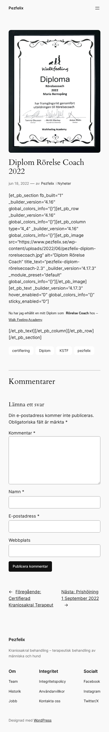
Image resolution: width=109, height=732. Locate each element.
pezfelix (84, 350)
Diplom (44, 350)
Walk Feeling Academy (25, 320)
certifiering (21, 350)
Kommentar (22, 432)
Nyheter (64, 183)
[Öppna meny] (97, 8)
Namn (16, 491)
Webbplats (19, 540)
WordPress (42, 720)
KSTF (64, 350)
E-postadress (24, 516)
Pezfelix (16, 8)
